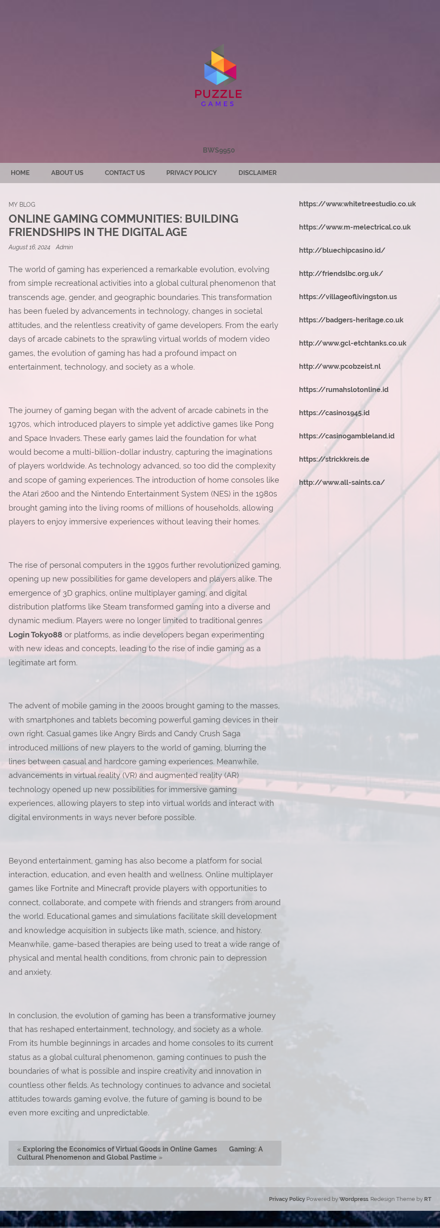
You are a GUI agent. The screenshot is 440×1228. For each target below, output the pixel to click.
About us (67, 173)
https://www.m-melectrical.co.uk (355, 227)
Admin (64, 247)
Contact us (125, 173)
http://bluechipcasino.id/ (342, 250)
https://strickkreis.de (334, 459)
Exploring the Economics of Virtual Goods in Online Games (120, 1149)
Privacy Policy (191, 173)
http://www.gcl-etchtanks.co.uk (352, 343)
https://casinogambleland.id (346, 436)
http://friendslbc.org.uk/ (341, 273)
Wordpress (353, 1199)
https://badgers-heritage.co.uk (351, 320)
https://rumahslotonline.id (343, 390)
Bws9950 (219, 150)
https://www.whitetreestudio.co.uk (357, 204)
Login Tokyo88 (35, 634)
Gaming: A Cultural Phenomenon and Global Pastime (140, 1153)
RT (427, 1199)
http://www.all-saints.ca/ (342, 482)
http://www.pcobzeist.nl (340, 366)
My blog (22, 204)
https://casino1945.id (334, 413)
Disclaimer (257, 173)
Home (20, 173)
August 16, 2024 (30, 247)
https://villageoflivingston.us (348, 297)
